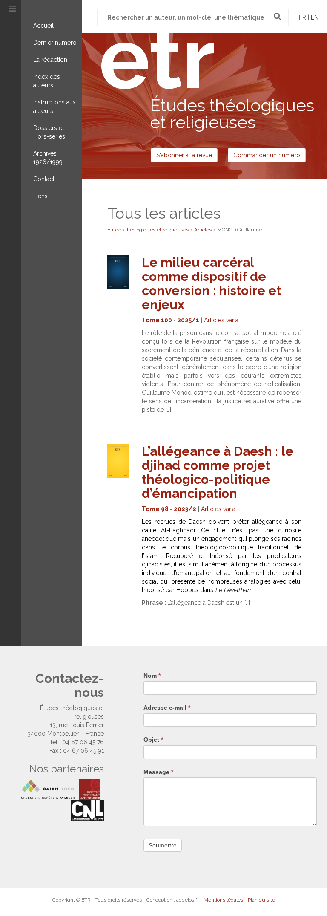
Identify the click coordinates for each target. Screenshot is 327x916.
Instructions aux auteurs (54, 106)
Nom (152, 675)
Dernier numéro (55, 42)
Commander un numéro (266, 155)
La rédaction (50, 59)
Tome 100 (157, 320)
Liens (40, 196)
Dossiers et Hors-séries (49, 132)
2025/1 (188, 320)
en (314, 17)
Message (158, 772)
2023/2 (185, 509)
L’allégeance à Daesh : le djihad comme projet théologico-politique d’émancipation (217, 472)
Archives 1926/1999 (48, 157)
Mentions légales (223, 900)
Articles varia (221, 320)
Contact (43, 179)
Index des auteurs (46, 81)
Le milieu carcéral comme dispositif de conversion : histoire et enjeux (211, 283)
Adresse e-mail (166, 707)
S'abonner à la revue (184, 155)
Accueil (43, 25)
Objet (153, 739)
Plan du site (261, 900)
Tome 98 (155, 509)
